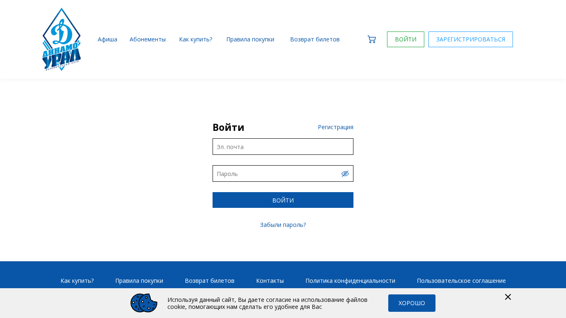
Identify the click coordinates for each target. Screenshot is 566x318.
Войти (405, 39)
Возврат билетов (210, 280)
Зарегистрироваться (470, 39)
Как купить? (77, 280)
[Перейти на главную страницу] (62, 39)
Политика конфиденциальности (350, 280)
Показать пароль (345, 173)
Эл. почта (230, 147)
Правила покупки (139, 280)
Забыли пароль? (283, 225)
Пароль (227, 174)
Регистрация (335, 127)
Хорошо (412, 303)
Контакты (270, 280)
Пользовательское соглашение (461, 280)
